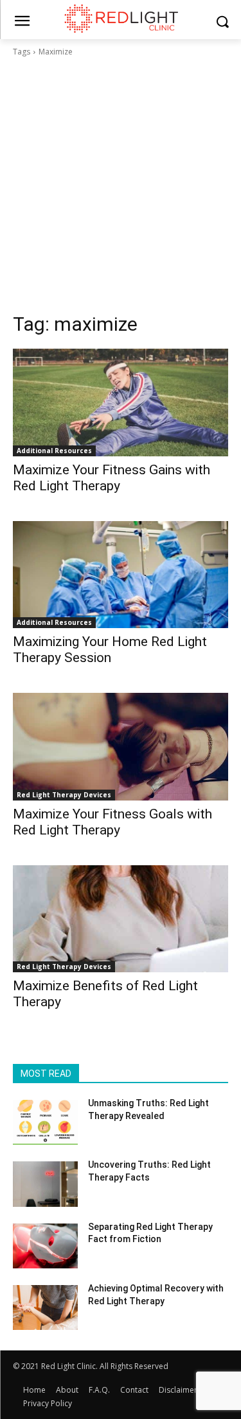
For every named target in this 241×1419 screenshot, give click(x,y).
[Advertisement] (120, 185)
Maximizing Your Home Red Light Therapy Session (110, 649)
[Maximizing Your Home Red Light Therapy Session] (120, 575)
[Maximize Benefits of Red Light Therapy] (120, 919)
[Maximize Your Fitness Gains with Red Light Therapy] (120, 402)
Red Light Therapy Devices (64, 794)
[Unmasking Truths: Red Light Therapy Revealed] (45, 1122)
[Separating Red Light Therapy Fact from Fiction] (45, 1246)
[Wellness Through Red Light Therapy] (120, 18)
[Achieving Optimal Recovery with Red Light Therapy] (45, 1307)
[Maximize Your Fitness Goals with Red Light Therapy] (120, 747)
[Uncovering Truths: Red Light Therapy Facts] (45, 1183)
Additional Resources (54, 450)
